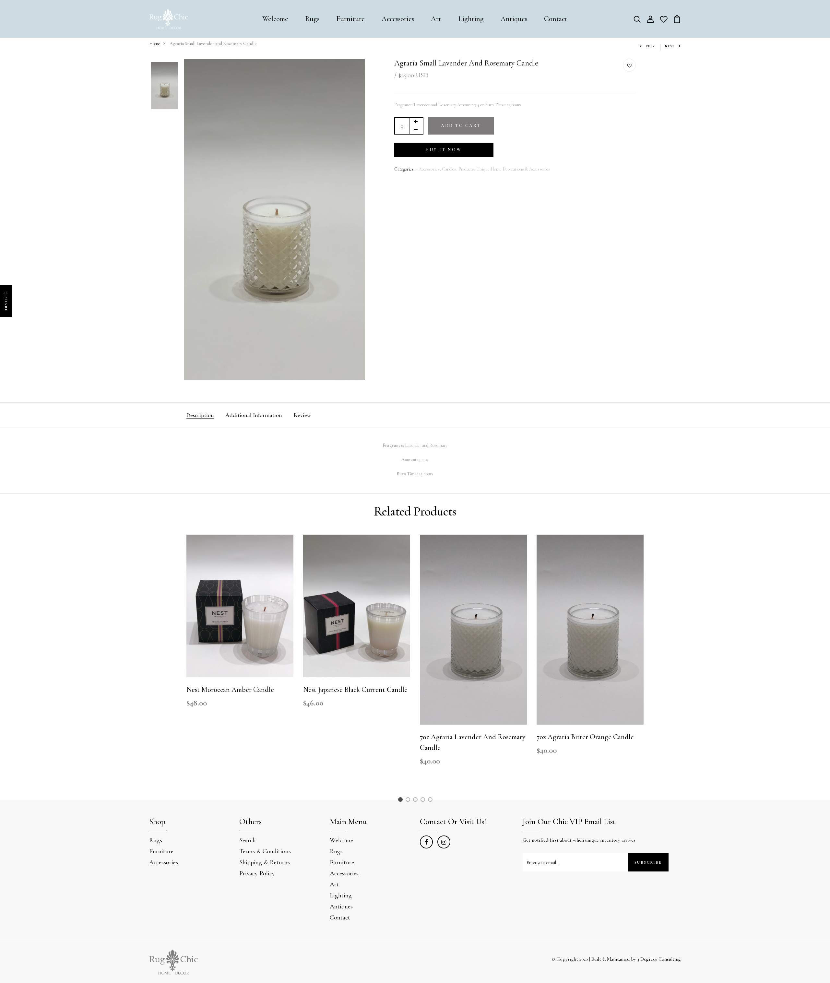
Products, (467, 169)
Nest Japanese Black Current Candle (355, 689)
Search (247, 840)
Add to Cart (461, 125)
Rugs (312, 19)
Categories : (405, 169)
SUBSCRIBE (648, 862)
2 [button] (409, 800)
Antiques (514, 19)
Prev (650, 46)
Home (154, 43)
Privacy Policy (257, 873)
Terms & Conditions (265, 851)
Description (200, 415)
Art (436, 19)
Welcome (275, 19)
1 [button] (401, 800)
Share (6, 304)
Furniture (350, 19)
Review (302, 415)
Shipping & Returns (264, 862)
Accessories (398, 19)
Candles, (450, 169)
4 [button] (424, 800)
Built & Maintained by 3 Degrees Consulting (636, 959)
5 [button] (431, 800)
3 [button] (416, 800)
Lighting (471, 19)
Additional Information (253, 415)
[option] (164, 86)
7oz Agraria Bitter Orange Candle (585, 737)
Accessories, (430, 169)
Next (670, 46)
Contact (555, 19)
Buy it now (444, 149)
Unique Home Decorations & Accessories (513, 169)
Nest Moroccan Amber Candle (230, 689)
